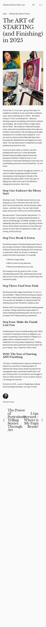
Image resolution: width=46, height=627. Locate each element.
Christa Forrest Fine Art (14, 5)
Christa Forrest (24, 14)
